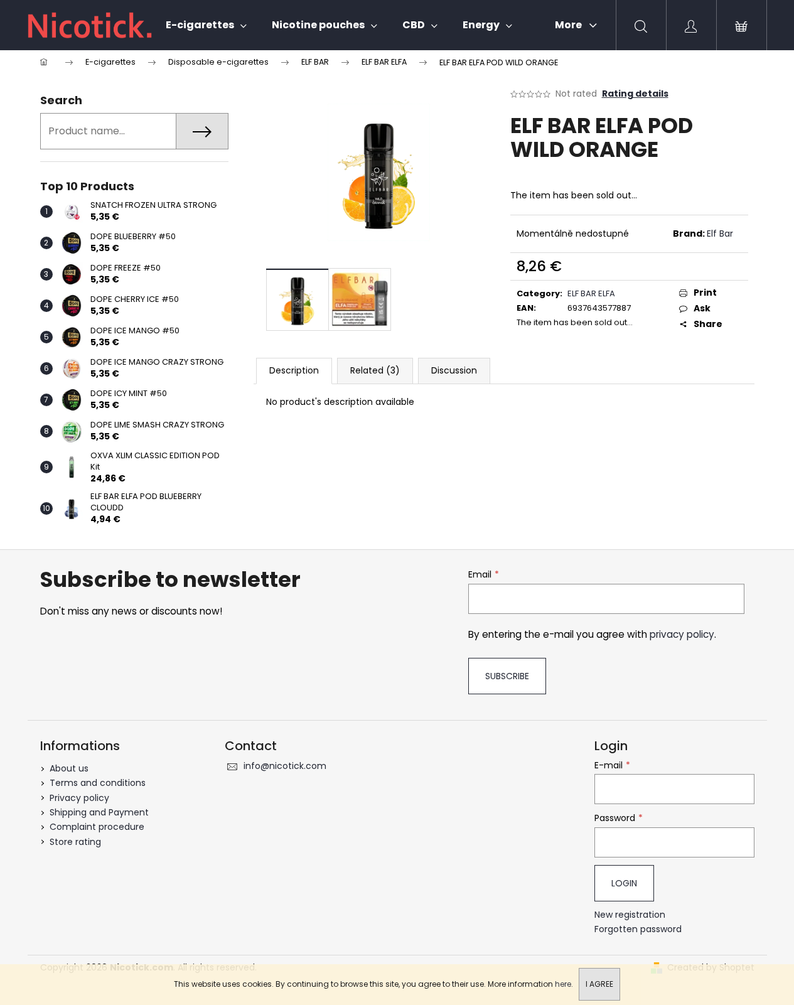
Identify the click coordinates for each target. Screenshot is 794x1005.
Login (624, 883)
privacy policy (682, 634)
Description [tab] (294, 370)
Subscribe (507, 676)
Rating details (635, 94)
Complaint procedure (97, 826)
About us (69, 768)
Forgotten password (638, 929)
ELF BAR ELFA (591, 293)
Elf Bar (720, 233)
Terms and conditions (98, 783)
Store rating (75, 842)
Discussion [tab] (454, 370)
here (563, 984)
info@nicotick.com (285, 766)
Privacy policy (79, 798)
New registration (629, 915)
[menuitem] (206, 25)
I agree (599, 984)
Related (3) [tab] (375, 370)
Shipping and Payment (99, 812)
